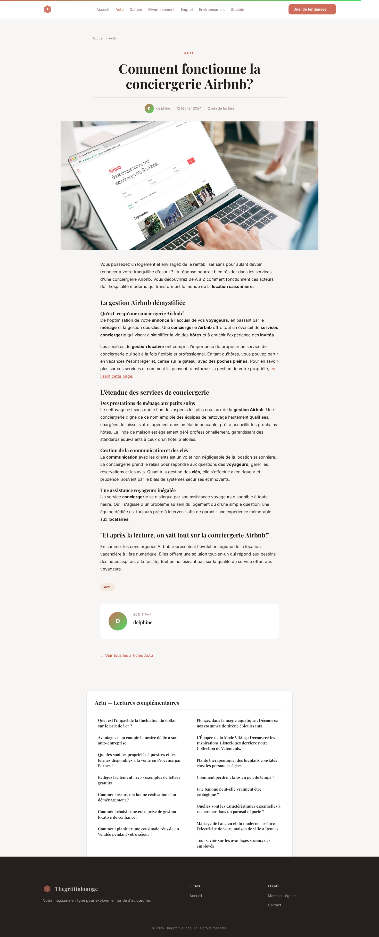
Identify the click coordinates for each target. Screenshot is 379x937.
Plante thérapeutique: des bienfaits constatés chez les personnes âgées (237, 763)
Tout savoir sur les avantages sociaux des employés (233, 843)
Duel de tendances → (312, 9)
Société (237, 9)
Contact (274, 905)
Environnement (212, 9)
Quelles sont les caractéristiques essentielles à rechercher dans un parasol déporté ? (239, 808)
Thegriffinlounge (76, 888)
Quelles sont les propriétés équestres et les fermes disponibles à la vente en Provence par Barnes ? (139, 760)
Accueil (102, 9)
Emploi (187, 9)
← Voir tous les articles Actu (126, 655)
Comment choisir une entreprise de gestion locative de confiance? (137, 814)
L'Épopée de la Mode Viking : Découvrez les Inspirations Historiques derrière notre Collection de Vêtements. (236, 743)
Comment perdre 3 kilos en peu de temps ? (235, 777)
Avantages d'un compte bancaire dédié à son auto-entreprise (137, 740)
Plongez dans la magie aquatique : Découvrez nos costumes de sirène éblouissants (237, 723)
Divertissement (161, 9)
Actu (119, 9)
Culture (136, 9)
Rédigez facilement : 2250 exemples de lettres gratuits (139, 780)
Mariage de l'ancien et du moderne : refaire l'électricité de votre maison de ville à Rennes (237, 826)
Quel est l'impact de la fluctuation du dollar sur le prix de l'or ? (137, 723)
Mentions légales (282, 895)
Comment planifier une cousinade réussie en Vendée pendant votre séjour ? (138, 831)
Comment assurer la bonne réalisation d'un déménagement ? (137, 797)
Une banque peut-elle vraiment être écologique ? (229, 791)
